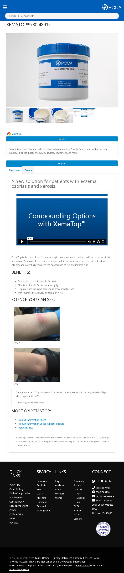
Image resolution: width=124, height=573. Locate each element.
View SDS (17, 133)
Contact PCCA (16, 501)
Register (62, 163)
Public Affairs (16, 514)
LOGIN (62, 138)
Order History (16, 489)
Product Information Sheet (32, 419)
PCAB (58, 489)
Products (41, 485)
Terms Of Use (42, 557)
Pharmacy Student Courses (79, 485)
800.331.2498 (103, 487)
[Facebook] (98, 481)
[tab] (14, 170)
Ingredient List (25, 427)
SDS (39, 489)
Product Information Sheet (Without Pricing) (41, 423)
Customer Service (105, 496)
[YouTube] (102, 481)
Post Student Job (81, 497)
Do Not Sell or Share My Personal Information (61, 561)
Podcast (13, 522)
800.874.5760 (103, 492)
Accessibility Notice (19, 569)
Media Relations (104, 500)
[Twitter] (93, 481)
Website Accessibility (23, 561)
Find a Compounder (19, 493)
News (12, 518)
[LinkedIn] (110, 481)
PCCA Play (14, 484)
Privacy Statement (62, 557)
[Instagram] (106, 481)
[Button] (4, 7)
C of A (40, 493)
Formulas (42, 481)
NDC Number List (18, 505)
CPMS (12, 510)
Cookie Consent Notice (87, 557)
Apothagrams (16, 497)
